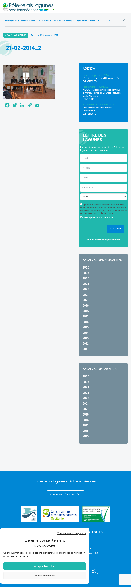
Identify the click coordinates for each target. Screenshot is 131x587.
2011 (85, 349)
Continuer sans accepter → (71, 533)
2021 (86, 295)
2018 (86, 311)
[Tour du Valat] (29, 514)
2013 (86, 338)
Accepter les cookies (44, 566)
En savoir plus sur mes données (96, 217)
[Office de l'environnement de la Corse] (96, 514)
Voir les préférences (44, 575)
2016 (86, 322)
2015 (86, 327)
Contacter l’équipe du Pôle (65, 494)
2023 (86, 284)
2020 (86, 300)
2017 (85, 316)
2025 (86, 273)
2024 (86, 278)
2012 (86, 344)
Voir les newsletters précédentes (103, 239)
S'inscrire (115, 229)
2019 (86, 305)
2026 (86, 267)
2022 (86, 289)
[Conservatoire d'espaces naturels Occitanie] (60, 514)
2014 (86, 333)
